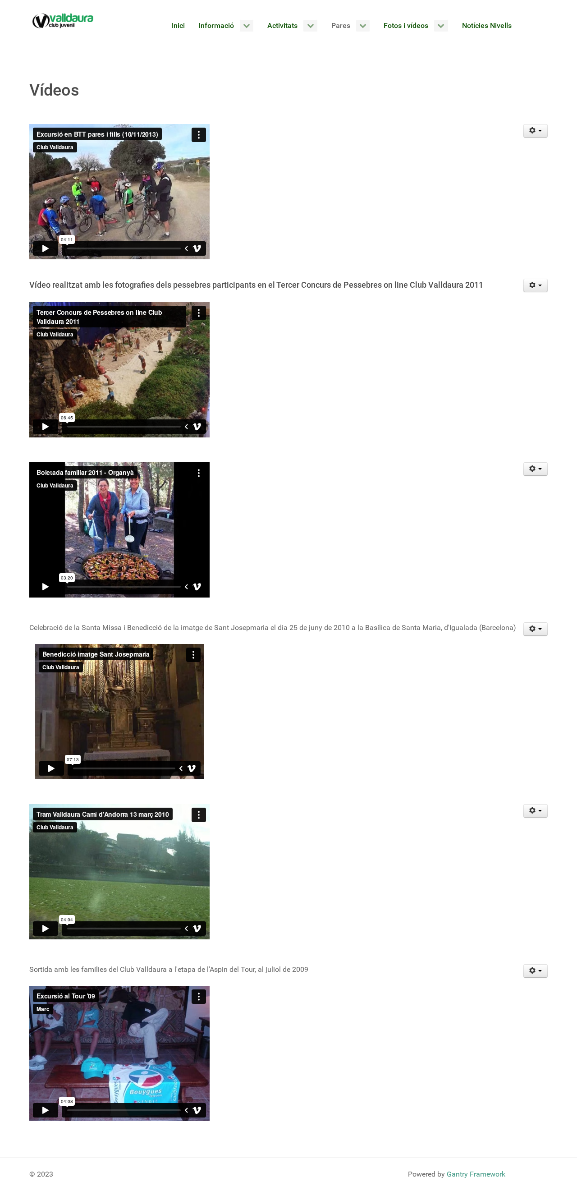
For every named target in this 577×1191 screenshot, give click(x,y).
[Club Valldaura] (63, 20)
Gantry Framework (476, 1174)
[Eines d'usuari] (535, 131)
